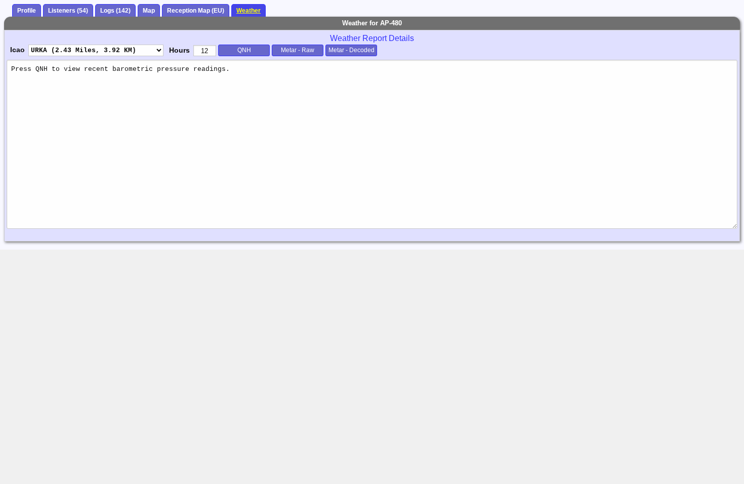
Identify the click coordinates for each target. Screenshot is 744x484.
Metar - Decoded (351, 50)
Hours (179, 50)
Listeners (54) (68, 10)
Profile (26, 10)
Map (149, 10)
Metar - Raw (297, 50)
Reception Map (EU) (195, 10)
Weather (248, 10)
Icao (17, 50)
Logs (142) (115, 10)
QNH (244, 50)
